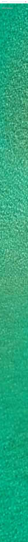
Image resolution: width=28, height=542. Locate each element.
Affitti (16, 1)
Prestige (18, 1)
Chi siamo (11, 1)
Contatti (24, 1)
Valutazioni (20, 1)
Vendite (14, 1)
